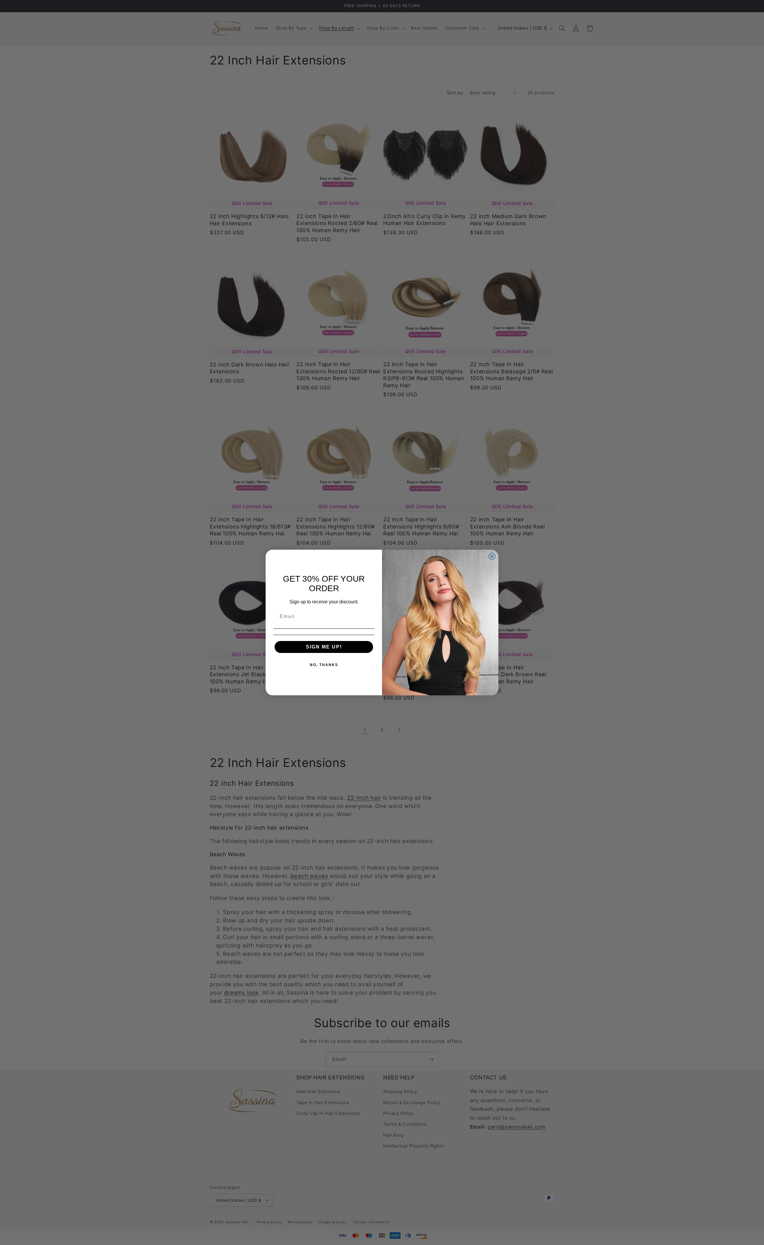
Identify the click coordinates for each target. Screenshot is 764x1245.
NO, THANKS (324, 665)
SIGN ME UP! (324, 646)
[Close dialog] (491, 556)
